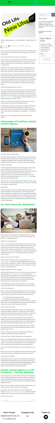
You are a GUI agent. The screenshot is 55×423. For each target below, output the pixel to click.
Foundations (5, 47)
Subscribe (46, 59)
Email (41, 53)
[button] (36, 3)
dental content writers (7, 96)
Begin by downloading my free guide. (15, 391)
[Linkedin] (46, 417)
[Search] (53, 15)
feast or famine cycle (25, 176)
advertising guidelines (14, 274)
